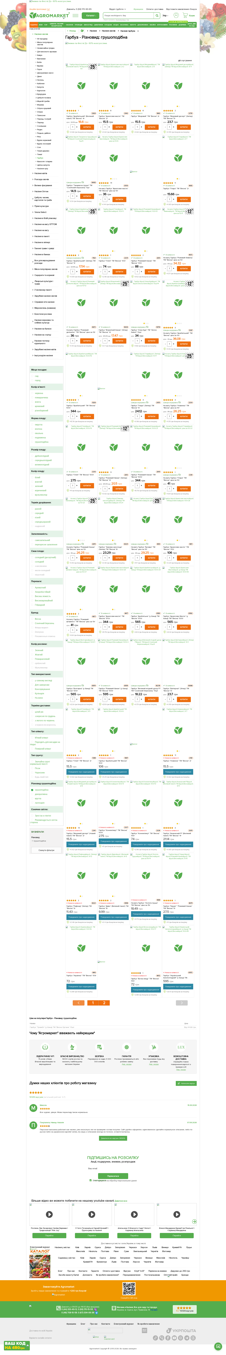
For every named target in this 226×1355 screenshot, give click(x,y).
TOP (45, 25)
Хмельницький (140, 1251)
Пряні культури (42, 206)
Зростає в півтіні (43, 816)
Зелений (39, 650)
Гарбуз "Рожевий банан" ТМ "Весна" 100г (143, 262)
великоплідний (42, 465)
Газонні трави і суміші (44, 248)
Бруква (40, 66)
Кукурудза (41, 94)
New (41, 25)
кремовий (39, 406)
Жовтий (39, 655)
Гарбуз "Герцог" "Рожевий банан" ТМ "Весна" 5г (177, 907)
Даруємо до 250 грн (180, 1271)
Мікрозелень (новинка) (45, 308)
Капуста (40, 87)
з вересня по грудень (45, 716)
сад (36, 376)
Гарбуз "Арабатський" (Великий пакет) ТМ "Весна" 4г (80, 117)
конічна (38, 429)
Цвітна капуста (43, 165)
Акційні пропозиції (39, 9)
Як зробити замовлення (148, 1324)
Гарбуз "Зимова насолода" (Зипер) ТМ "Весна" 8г (110, 548)
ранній (38, 509)
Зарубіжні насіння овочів (46, 296)
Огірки (40, 112)
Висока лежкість (43, 596)
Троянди (78, 25)
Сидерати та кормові (44, 275)
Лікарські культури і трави (44, 282)
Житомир (166, 1251)
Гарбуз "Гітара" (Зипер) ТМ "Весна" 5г (142, 406)
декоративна (41, 794)
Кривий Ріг (177, 1247)
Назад (72, 31)
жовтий (38, 482)
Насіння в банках (42, 254)
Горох (39, 69)
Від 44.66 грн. (190, 1027)
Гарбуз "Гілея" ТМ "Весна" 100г (112, 261)
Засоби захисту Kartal (69, 1275)
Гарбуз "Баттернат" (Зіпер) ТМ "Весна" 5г (176, 689)
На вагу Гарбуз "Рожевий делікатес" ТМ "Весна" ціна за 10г (80, 331)
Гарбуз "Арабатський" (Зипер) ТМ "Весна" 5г (80, 262)
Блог (60, 1271)
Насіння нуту (42, 168)
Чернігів (154, 1251)
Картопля (41, 91)
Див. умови (126, 1064)
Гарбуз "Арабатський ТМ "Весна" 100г (113, 762)
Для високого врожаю (47, 52)
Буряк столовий (44, 144)
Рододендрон (121, 20)
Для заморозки (42, 685)
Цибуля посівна (44, 98)
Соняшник (41, 126)
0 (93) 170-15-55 (85, 1309)
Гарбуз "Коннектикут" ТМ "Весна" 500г (113, 831)
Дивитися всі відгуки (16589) (113, 1138)
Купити (87, 127)
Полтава (105, 1251)
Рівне (116, 1251)
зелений (39, 486)
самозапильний (42, 540)
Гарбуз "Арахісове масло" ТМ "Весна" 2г (111, 117)
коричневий (40, 490)
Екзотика (124, 25)
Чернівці (185, 1258)
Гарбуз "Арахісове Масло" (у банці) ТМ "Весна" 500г (175, 617)
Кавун (39, 55)
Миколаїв (80, 1251)
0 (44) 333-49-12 (69, 1309)
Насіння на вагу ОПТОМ (46, 224)
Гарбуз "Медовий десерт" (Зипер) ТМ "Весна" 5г (178, 117)
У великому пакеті (43, 290)
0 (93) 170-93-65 (84, 9)
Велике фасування (43, 185)
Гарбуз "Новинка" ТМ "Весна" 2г (177, 761)
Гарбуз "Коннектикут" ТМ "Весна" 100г (145, 834)
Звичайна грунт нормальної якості (40, 763)
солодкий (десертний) (45, 557)
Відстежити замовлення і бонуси (181, 9)
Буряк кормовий (44, 140)
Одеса (98, 1247)
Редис (39, 129)
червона (39, 393)
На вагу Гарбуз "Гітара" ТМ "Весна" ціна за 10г (175, 479)
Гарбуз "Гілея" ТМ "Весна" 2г (79, 761)
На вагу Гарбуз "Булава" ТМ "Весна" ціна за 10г (143, 548)
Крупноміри (162, 25)
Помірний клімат (43, 749)
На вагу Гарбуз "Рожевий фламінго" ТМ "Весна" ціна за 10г (80, 620)
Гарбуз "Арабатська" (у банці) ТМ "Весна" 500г (145, 617)
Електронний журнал (124, 1324)
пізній (37, 517)
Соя (39, 147)
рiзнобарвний (41, 410)
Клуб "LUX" (139, 1271)
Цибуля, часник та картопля (57, 25)
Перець (40, 122)
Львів (154, 1247)
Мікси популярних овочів (45, 43)
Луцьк (189, 1247)
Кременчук (102, 1262)
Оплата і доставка (154, 9)
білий (37, 477)
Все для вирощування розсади (45, 261)
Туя (127, 20)
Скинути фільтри (46, 850)
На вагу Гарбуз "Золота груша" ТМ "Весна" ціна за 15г (144, 904)
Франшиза (138, 9)
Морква (40, 105)
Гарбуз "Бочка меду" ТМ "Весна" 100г (145, 980)
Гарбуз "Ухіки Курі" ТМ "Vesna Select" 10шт (144, 331)
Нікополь (93, 1251)
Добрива (182, 25)
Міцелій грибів (43, 101)
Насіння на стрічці (43, 334)
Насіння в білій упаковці (45, 218)
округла (38, 424)
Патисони (41, 115)
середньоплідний (43, 460)
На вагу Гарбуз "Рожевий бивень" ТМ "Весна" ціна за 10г (178, 259)
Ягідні (115, 25)
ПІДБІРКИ (33, 25)
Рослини (173, 24)
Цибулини (98, 25)
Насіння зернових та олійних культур (44, 321)
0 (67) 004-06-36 (86, 1312)
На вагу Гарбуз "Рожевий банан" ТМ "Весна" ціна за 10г (80, 548)
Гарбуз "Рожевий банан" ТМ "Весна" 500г (143, 476)
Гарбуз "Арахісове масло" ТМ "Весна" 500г (111, 617)
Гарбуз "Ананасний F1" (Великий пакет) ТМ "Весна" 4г (177, 834)
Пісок (37, 768)
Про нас (71, 1271)
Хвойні (153, 25)
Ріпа (39, 137)
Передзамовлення (131, 1275)
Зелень (40, 80)
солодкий (39, 562)
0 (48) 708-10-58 (69, 1312)
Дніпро (108, 1247)
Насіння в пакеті (42, 236)
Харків (87, 1247)
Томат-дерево (43, 151)
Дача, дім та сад (192, 25)
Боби (39, 62)
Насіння (69, 25)
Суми (126, 1251)
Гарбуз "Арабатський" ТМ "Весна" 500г (81, 406)
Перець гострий (44, 119)
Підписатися (113, 1176)
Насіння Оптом (41, 191)
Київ (77, 1247)
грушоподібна (41, 442)
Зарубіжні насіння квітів (45, 349)
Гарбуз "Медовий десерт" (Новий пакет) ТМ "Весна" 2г (80, 834)
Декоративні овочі (45, 73)
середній (39, 513)
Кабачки (40, 83)
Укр (164, 15)
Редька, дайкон (44, 133)
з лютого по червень (45, 720)
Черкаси (133, 1247)
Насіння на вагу (42, 230)
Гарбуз (40, 158)
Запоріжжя (120, 1247)
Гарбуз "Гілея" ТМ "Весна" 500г (80, 475)
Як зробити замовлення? (107, 1275)
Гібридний (40, 605)
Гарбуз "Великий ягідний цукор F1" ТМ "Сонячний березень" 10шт (146, 689)
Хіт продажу (42, 39)
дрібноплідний (42, 456)
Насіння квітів (41, 173)
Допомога (87, 1275)
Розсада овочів (42, 179)
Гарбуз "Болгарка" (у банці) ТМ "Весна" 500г (79, 689)
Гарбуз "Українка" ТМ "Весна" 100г (81, 975)
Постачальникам (152, 1275)
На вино (39, 698)
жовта (38, 402)
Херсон (144, 1247)
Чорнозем (40, 773)
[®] (49, 18)
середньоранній (42, 522)
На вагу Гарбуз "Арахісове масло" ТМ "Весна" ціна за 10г (113, 189)
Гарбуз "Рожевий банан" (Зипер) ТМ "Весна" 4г (113, 479)
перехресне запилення (46, 544)
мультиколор (41, 495)
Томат (39, 154)
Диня (39, 76)
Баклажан (41, 59)
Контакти (83, 1271)
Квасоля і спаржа (44, 161)
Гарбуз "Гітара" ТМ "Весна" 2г (176, 188)
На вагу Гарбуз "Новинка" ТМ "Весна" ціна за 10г (176, 406)
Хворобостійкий (42, 592)
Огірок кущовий (44, 108)
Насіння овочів (41, 34)
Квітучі (133, 25)
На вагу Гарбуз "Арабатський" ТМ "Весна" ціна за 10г (177, 334)
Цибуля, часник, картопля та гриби (43, 198)
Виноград (88, 25)
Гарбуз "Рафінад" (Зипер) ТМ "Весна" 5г (79, 907)
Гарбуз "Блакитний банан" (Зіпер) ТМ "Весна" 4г (113, 331)
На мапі (154, 1310)
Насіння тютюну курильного (42, 342)
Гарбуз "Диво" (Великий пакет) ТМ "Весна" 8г (114, 907)
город (37, 380)
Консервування (42, 689)
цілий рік (39, 712)
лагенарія (39, 803)
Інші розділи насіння (44, 355)
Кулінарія (39, 693)
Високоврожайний (44, 600)
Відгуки (127, 1271)
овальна (39, 433)
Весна (38, 619)
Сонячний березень (44, 623)
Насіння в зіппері (42, 242)
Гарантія (95, 1271)
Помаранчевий (42, 659)
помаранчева (41, 397)
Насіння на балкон (43, 328)
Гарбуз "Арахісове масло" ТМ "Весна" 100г (176, 548)
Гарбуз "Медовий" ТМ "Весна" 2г (145, 116)
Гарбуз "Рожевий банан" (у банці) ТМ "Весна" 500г (113, 689)
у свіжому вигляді (43, 680)
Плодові (108, 25)
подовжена (40, 437)
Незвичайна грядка (45, 48)
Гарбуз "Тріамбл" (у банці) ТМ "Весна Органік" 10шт (52, 1027)
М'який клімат (41, 738)
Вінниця (165, 1247)
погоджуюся (100, 1180)
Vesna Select (40, 212)
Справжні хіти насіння (44, 302)
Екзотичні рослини (43, 314)
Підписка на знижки (157, 1271)
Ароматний (40, 587)
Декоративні (142, 25)
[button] (80, 106)
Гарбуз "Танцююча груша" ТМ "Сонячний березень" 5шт (79, 186)
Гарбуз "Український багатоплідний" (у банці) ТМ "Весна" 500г (175, 976)
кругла (38, 798)
